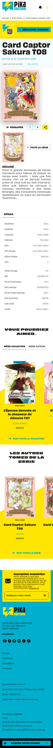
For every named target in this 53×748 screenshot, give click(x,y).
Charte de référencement (17, 725)
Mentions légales (12, 713)
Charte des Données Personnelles (22, 721)
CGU (4, 717)
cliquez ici (34, 588)
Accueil (5, 18)
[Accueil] (14, 6)
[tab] (8, 214)
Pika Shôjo (17, 18)
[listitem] (4, 641)
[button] (34, 29)
